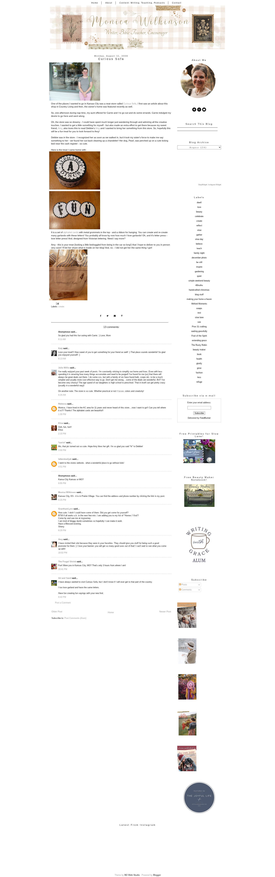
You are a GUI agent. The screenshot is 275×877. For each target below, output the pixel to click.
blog (97, 128)
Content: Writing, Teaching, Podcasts (142, 3)
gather (199, 235)
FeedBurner (205, 418)
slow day (199, 239)
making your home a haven (199, 299)
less (199, 377)
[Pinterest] (194, 110)
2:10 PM (62, 434)
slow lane (199, 317)
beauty (199, 212)
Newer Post (165, 611)
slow (199, 230)
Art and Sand (64, 578)
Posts (184, 585)
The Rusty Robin (199, 345)
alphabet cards (70, 232)
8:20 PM (62, 530)
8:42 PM (62, 597)
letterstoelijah (65, 459)
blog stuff (199, 294)
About (108, 3)
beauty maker (199, 350)
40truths (199, 285)
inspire (199, 267)
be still (199, 262)
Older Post (57, 611)
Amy (60, 128)
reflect (199, 225)
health (199, 359)
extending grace (199, 340)
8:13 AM (62, 359)
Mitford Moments (199, 304)
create (61, 307)
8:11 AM (62, 339)
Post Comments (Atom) (75, 618)
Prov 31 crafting (199, 327)
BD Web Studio (132, 875)
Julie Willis (63, 368)
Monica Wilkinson (67, 492)
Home (94, 3)
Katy (60, 348)
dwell (199, 202)
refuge (199, 382)
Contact (176, 3)
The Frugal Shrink (67, 562)
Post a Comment (63, 603)
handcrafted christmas (199, 290)
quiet (199, 276)
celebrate (199, 216)
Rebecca (62, 404)
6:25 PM (62, 500)
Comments (186, 590)
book (199, 354)
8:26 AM (62, 395)
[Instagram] (199, 110)
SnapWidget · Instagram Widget (209, 185)
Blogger (157, 875)
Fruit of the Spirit (199, 336)
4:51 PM (62, 467)
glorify (199, 363)
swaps (199, 308)
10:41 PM (62, 569)
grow (199, 368)
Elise (60, 423)
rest (199, 313)
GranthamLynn (65, 509)
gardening (199, 271)
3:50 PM (62, 450)
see (199, 322)
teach (199, 248)
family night (199, 253)
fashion (199, 373)
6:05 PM (62, 483)
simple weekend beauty (199, 281)
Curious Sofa (129, 103)
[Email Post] (57, 303)
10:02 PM (62, 553)
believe (199, 244)
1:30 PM (62, 414)
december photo (199, 258)
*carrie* (61, 443)
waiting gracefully (199, 331)
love (199, 207)
